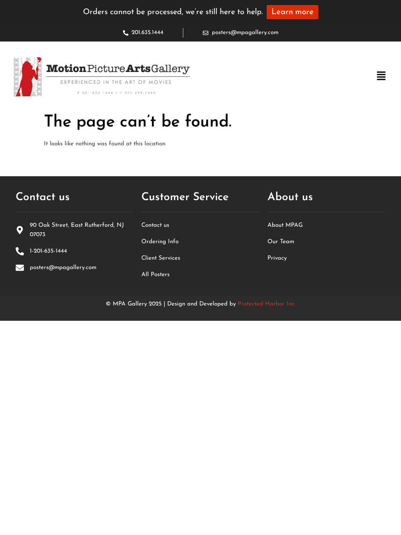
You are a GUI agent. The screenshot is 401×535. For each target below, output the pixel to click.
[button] (381, 77)
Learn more (292, 12)
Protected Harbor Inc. (267, 304)
